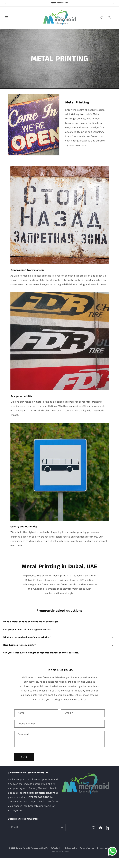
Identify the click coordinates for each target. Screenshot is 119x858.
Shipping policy (103, 848)
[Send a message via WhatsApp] (112, 851)
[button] (6, 17)
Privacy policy (71, 848)
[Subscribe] (61, 827)
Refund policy (56, 848)
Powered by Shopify (39, 848)
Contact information (61, 851)
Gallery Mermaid (23, 848)
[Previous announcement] (6, 3)
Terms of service (87, 848)
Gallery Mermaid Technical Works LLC (28, 772)
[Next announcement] (113, 3)
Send (24, 757)
